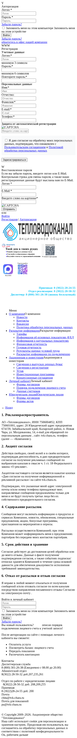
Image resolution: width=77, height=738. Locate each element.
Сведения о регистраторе (32, 367)
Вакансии (22, 324)
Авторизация (28, 219)
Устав (20, 371)
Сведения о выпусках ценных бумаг (39, 364)
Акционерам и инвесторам (26, 357)
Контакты (22, 320)
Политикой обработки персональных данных (33, 149)
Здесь (38, 625)
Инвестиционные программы (35, 374)
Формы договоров (28, 384)
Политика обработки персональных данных (44, 327)
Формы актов (25, 401)
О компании (17, 313)
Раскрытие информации (24, 330)
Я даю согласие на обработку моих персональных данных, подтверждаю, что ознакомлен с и (38, 145)
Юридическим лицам (22, 394)
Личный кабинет (20, 381)
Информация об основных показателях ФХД (45, 337)
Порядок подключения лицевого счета (41, 387)
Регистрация (9, 219)
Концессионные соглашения (34, 377)
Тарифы (21, 334)
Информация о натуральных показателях (42, 340)
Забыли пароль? (11, 24)
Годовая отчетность (28, 347)
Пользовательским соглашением (25, 147)
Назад (9, 407)
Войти (5, 216)
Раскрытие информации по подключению (43, 354)
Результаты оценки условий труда (38, 350)
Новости (21, 317)
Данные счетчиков (28, 391)
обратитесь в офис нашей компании (24, 42)
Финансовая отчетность (31, 344)
